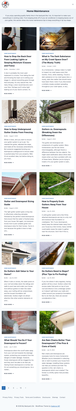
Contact (62, 397)
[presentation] (19, 38)
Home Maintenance (10, 53)
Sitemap (55, 397)
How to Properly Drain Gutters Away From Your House (54, 204)
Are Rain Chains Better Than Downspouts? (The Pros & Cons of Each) (56, 343)
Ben (7, 69)
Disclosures (46, 397)
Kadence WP (55, 406)
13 (21, 388)
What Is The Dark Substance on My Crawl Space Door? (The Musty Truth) (56, 59)
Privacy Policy (7, 397)
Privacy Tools (19, 397)
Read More (9, 93)
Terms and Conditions (33, 397)
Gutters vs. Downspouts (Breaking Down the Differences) (54, 132)
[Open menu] (72, 4)
